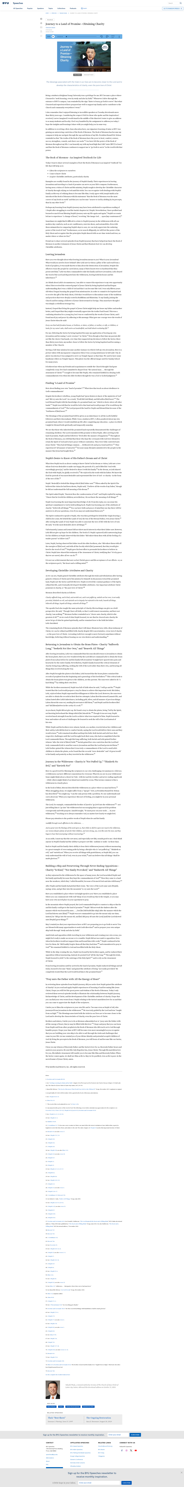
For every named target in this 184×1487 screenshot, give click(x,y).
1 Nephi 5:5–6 (54, 1271)
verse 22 (62, 1282)
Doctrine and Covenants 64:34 (56, 1221)
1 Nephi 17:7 (51, 1320)
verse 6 (62, 1320)
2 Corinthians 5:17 (53, 1125)
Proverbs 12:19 (50, 1110)
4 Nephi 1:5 (51, 1165)
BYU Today (101, 1453)
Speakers (40, 8)
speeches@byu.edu (52, 1454)
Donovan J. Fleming (55, 1421)
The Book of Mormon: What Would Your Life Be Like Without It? (76, 1089)
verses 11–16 (64, 1350)
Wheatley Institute (75, 1466)
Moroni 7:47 (51, 1230)
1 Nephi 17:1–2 (52, 1301)
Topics (50, 8)
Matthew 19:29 (52, 1121)
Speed (113, 36)
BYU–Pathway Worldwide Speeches (80, 1453)
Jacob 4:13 (75, 1110)
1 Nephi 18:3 (51, 1331)
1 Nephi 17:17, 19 (54, 1135)
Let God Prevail (65, 1290)
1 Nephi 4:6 (51, 1267)
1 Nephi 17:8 (53, 1323)
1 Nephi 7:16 (53, 1338)
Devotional (50, 19)
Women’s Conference (76, 1459)
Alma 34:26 (51, 1297)
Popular (30, 8)
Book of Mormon (51, 1406)
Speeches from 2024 (88, 1406)
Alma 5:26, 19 (50, 1100)
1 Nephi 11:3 (51, 1184)
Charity (61, 1406)
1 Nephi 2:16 (51, 1143)
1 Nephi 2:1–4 (54, 1118)
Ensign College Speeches (77, 1456)
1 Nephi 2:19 (51, 1154)
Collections (61, 8)
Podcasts (73, 8)
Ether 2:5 (52, 1286)
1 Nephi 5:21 (51, 1282)
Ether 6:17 (50, 1364)
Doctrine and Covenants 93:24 (87, 1110)
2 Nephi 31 (93, 1128)
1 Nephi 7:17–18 (54, 1346)
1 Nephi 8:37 (51, 1210)
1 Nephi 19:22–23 (54, 1096)
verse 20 (62, 1154)
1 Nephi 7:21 (51, 1342)
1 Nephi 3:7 (51, 1256)
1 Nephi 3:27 (51, 1264)
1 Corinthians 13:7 (53, 1195)
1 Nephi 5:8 (53, 1278)
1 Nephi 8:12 (51, 1173)
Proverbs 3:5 (53, 1245)
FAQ (47, 1464)
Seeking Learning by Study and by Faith (61, 1083)
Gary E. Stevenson (92, 1421)
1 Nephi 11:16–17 (52, 1191)
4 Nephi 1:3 (51, 1161)
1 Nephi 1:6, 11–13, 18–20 (56, 1114)
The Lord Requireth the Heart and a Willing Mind (94, 1221)
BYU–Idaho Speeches (76, 1449)
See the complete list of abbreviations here (58, 1374)
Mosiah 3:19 (51, 1131)
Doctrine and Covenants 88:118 (56, 1079)
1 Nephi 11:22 (51, 1206)
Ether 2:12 (65, 1150)
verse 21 (63, 1206)
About (47, 1461)
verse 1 (62, 1327)
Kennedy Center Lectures (77, 1463)
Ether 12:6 (50, 1275)
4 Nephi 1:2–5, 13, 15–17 (56, 1169)
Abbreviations (50, 1458)
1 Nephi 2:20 (51, 1139)
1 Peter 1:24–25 (59, 1110)
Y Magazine (101, 1456)
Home (47, 13)
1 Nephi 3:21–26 (54, 1260)
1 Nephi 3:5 (51, 1252)
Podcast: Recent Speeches (73, 1406)
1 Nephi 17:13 (54, 1357)
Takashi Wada (63, 13)
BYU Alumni (101, 1449)
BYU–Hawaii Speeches (76, 1446)
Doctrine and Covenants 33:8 (56, 1361)
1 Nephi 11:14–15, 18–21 (56, 1202)
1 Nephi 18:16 (51, 1350)
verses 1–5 (62, 1252)
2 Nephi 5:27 (51, 1158)
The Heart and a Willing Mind (77, 1224)
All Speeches (18, 8)
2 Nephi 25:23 (51, 1217)
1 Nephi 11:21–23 (55, 1180)
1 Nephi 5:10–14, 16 (55, 1249)
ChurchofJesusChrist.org (105, 1446)
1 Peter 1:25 (74, 1104)
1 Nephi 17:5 (51, 1316)
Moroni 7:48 (51, 1371)
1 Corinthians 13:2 (53, 1237)
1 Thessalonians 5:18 (56, 1305)
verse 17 (62, 1131)
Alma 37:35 (53, 1335)
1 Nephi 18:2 (51, 1327)
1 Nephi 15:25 (51, 1214)
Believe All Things (65, 1199)
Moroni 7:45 (61, 1195)
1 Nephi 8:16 (53, 1176)
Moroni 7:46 (51, 1241)
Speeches (18, 3)
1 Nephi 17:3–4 (54, 1312)
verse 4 (62, 1187)
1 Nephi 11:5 (51, 1187)
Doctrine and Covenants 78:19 (56, 1308)
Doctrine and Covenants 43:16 (62, 1364)
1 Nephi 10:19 (68, 1110)
